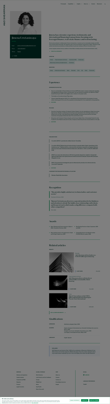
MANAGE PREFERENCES (75, 400)
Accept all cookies (94, 400)
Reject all (84, 400)
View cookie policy (35, 402)
